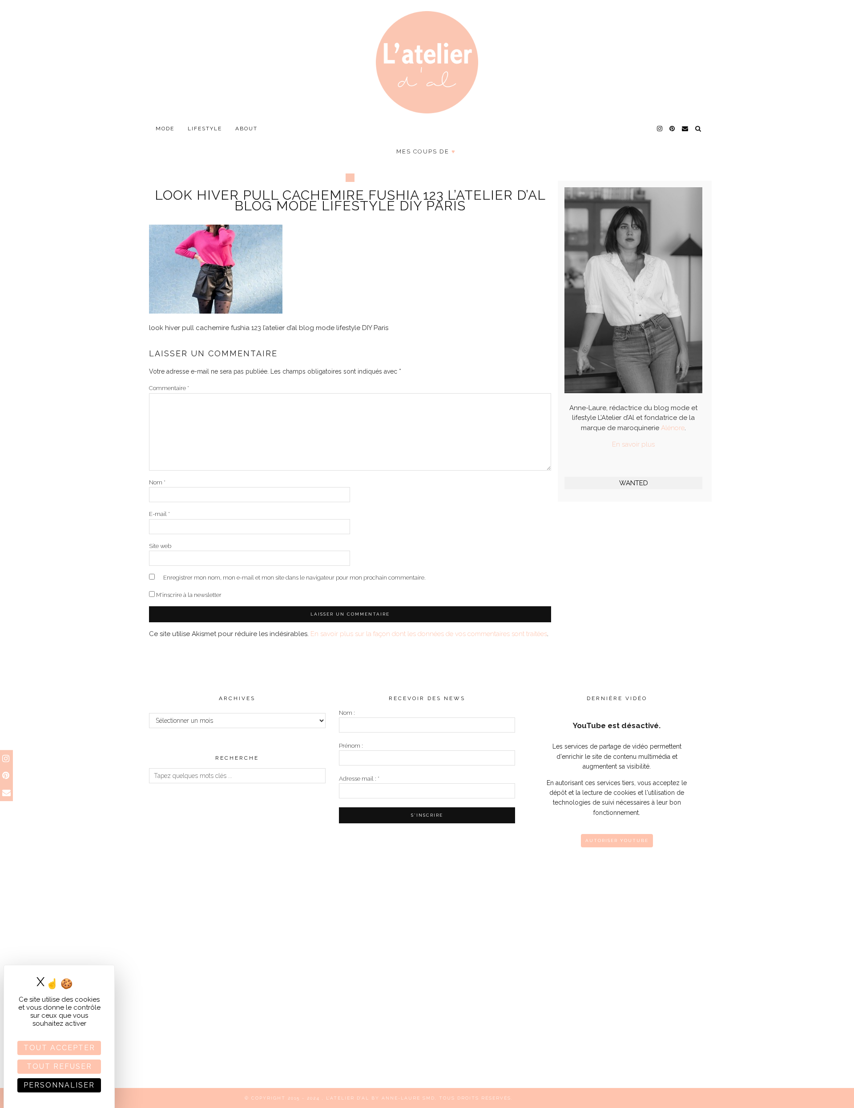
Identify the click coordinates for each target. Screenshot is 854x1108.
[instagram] (660, 128)
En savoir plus (633, 444)
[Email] (685, 128)
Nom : (347, 712)
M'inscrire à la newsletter (188, 595)
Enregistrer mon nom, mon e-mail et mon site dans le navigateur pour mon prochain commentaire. (294, 577)
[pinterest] (672, 128)
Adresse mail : (359, 778)
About (246, 128)
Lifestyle (205, 128)
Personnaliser (59, 1085)
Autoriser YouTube (617, 840)
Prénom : (351, 745)
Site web (160, 546)
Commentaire (169, 388)
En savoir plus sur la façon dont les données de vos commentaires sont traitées (428, 634)
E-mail (159, 514)
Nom (157, 482)
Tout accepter (59, 1048)
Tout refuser (59, 1066)
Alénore (673, 428)
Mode (165, 128)
